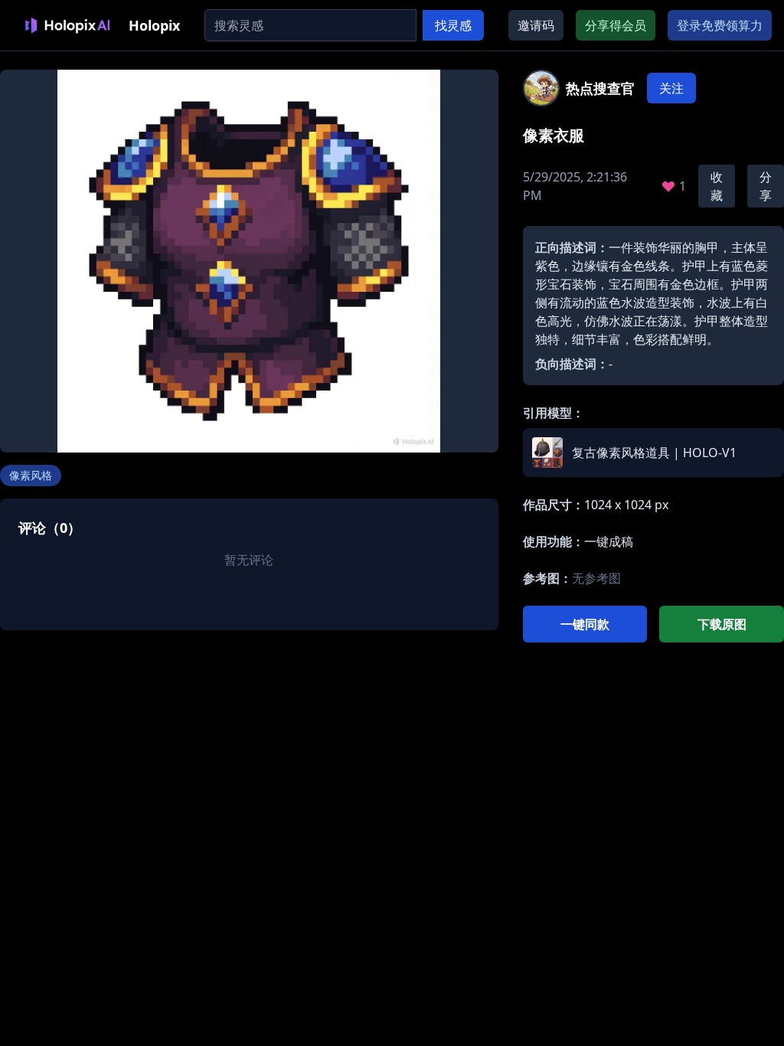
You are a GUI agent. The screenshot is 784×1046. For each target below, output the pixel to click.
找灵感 (453, 25)
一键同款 (584, 624)
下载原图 (721, 624)
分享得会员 (615, 25)
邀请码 (536, 25)
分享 (766, 186)
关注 (671, 88)
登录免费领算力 (720, 25)
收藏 (716, 186)
